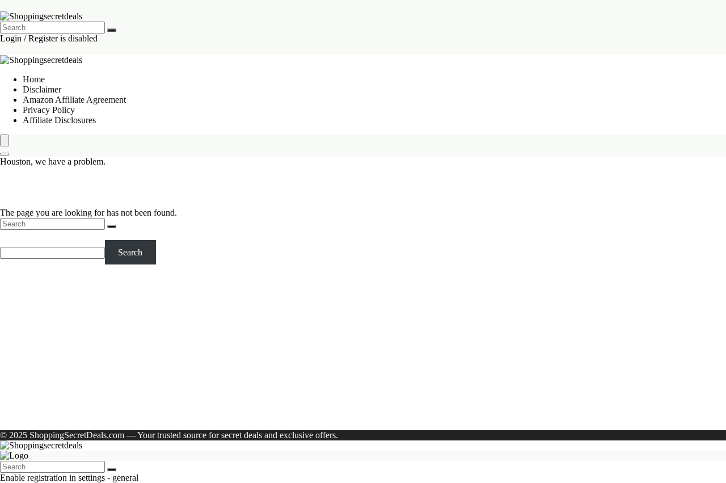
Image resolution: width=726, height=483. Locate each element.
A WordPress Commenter (68, 416)
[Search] (111, 30)
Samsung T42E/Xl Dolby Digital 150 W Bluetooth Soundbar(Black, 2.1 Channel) (170, 320)
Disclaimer (42, 89)
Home (34, 79)
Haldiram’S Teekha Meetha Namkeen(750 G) (105, 341)
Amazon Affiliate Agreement (74, 99)
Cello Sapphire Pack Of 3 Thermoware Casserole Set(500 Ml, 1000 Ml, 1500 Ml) (169, 310)
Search (12, 235)
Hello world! (151, 416)
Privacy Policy (49, 110)
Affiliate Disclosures (59, 120)
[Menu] (4, 140)
